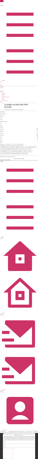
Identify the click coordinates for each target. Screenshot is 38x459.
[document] (19, 446)
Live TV (1, 101)
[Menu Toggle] (2, 1)
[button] (19, 433)
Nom (4, 441)
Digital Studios (7, 159)
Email (4, 444)
